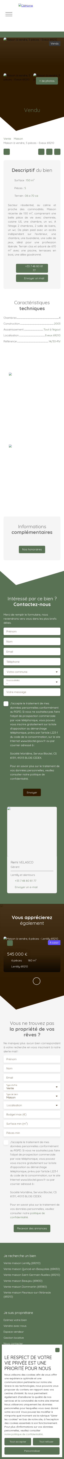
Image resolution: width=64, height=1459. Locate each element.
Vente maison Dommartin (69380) (25, 1286)
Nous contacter (13, 1343)
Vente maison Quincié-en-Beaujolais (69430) (32, 1269)
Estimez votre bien (15, 1320)
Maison (18, 138)
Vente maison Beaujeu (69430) (23, 1281)
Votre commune (17, 672)
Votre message (16, 692)
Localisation (14, 1105)
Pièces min (13, 1133)
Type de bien (12, 1094)
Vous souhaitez (13, 680)
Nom (9, 641)
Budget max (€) (16, 1114)
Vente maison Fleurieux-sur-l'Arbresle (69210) (27, 1294)
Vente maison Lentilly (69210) (22, 1263)
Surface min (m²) (17, 1123)
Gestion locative (14, 1337)
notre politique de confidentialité (23, 1434)
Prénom (11, 631)
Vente (7, 138)
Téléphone (13, 661)
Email (9, 651)
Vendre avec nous (15, 1326)
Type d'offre (11, 1085)
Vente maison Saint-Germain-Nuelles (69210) (32, 1274)
